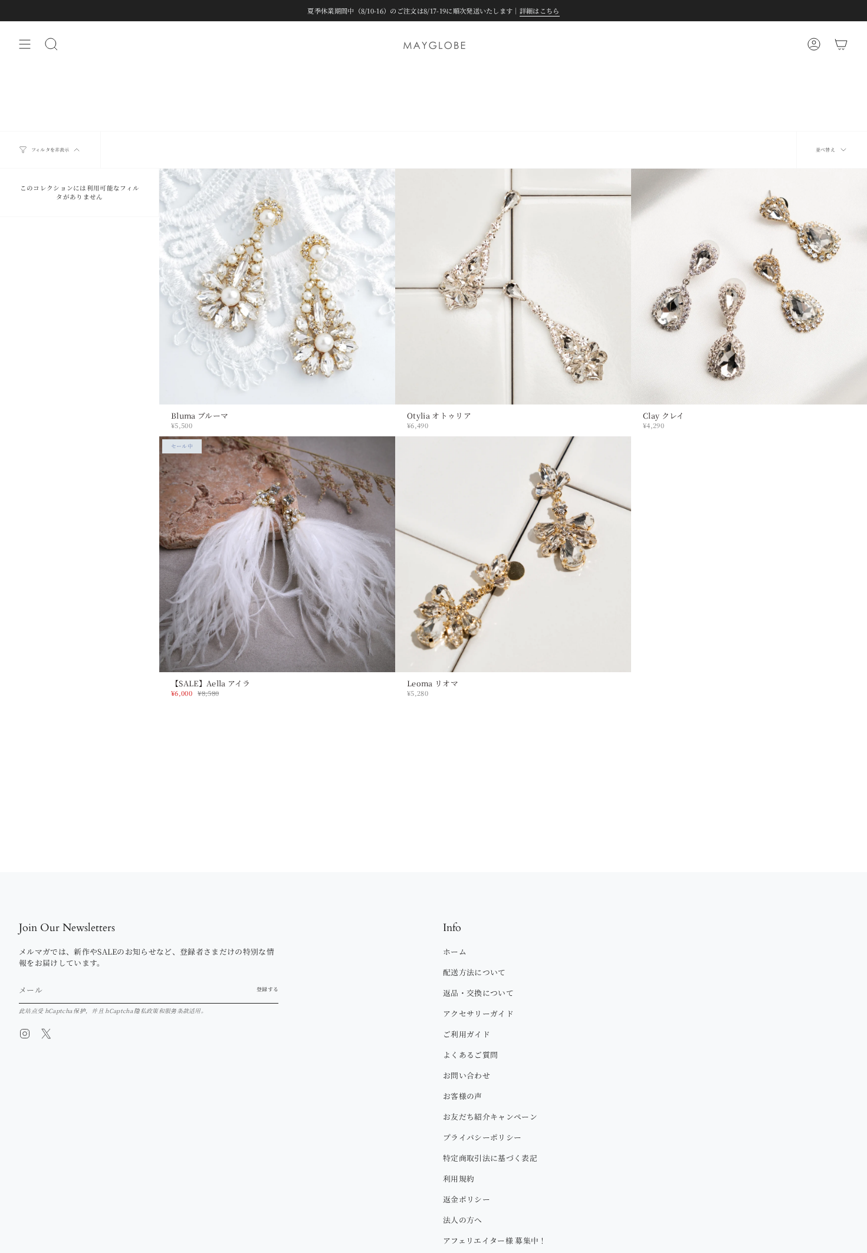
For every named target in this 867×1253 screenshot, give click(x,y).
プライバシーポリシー (482, 1137)
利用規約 (458, 1178)
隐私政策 (146, 1011)
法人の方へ (462, 1219)
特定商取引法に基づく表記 (490, 1157)
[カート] (841, 44)
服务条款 (177, 1011)
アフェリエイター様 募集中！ (494, 1240)
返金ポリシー (466, 1199)
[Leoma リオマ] (513, 554)
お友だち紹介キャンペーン (490, 1116)
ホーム (455, 951)
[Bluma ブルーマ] (277, 286)
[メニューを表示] (25, 44)
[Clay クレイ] (749, 286)
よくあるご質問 (470, 1054)
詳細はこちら (540, 10)
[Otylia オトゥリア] (513, 286)
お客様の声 (462, 1095)
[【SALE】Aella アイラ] (277, 554)
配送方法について (474, 972)
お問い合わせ (466, 1075)
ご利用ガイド (466, 1034)
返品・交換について (478, 992)
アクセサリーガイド (478, 1013)
